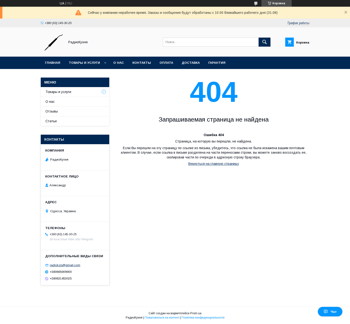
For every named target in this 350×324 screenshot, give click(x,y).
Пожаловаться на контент (162, 317)
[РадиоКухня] (52, 50)
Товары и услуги (84, 62)
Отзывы (51, 111)
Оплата (166, 62)
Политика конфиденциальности (203, 317)
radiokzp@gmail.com (65, 265)
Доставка (191, 62)
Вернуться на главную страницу (213, 164)
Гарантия (216, 62)
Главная (52, 62)
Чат (334, 312)
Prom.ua (195, 313)
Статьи (51, 121)
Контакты (141, 62)
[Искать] (264, 42)
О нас (118, 62)
